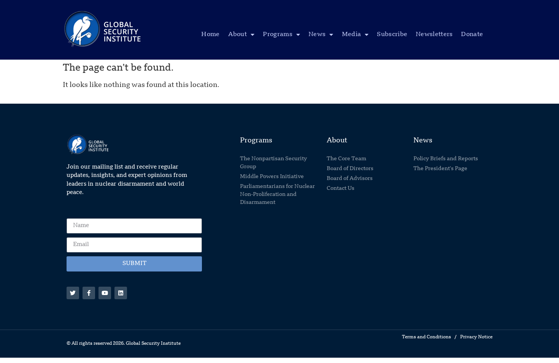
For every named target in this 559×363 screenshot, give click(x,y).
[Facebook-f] (89, 293)
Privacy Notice (476, 337)
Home (210, 35)
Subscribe (392, 35)
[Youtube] (104, 293)
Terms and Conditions (426, 337)
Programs (277, 35)
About (237, 35)
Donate (472, 35)
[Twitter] (73, 293)
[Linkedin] (120, 293)
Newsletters (434, 35)
